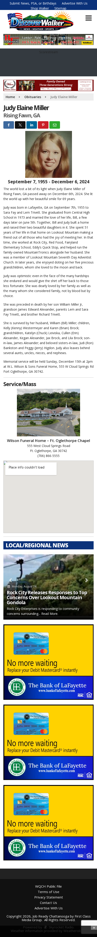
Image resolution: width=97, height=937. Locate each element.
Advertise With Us (75, 3)
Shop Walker (40, 8)
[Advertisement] (48, 39)
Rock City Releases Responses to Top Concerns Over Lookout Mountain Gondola (47, 597)
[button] (88, 18)
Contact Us (48, 902)
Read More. (49, 613)
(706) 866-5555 (48, 456)
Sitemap (60, 8)
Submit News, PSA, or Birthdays (33, 3)
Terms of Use (48, 891)
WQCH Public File (48, 886)
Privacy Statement (48, 897)
